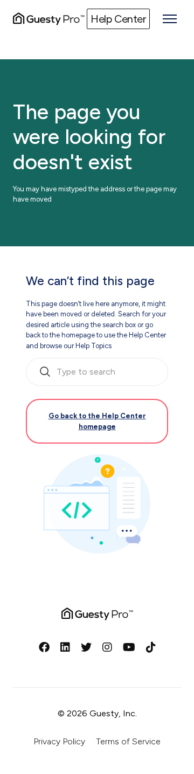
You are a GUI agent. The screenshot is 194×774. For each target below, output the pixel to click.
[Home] (49, 18)
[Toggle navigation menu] (169, 19)
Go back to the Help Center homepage (97, 421)
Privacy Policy (59, 741)
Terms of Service (128, 741)
